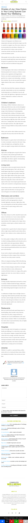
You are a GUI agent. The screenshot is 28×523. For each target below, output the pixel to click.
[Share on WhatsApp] (16, 521)
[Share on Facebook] (2, 521)
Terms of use (14, 519)
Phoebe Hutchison (5, 450)
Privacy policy (8, 519)
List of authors (12, 517)
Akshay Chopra (4, 457)
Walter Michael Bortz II (6, 453)
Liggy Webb (3, 434)
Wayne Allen (4, 428)
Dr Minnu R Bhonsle (5, 465)
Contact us (21, 517)
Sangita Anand (7, 21)
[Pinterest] (15, 513)
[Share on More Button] (25, 521)
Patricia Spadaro (4, 438)
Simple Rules (4, 6)
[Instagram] (12, 513)
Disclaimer (20, 519)
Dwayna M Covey (5, 445)
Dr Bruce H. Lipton (5, 424)
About (17, 517)
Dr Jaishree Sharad (5, 461)
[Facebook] (8, 513)
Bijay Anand (3, 442)
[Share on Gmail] (21, 521)
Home (2, 4)
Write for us (6, 517)
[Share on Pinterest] (11, 521)
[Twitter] (19, 513)
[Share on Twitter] (7, 521)
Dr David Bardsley (5, 432)
